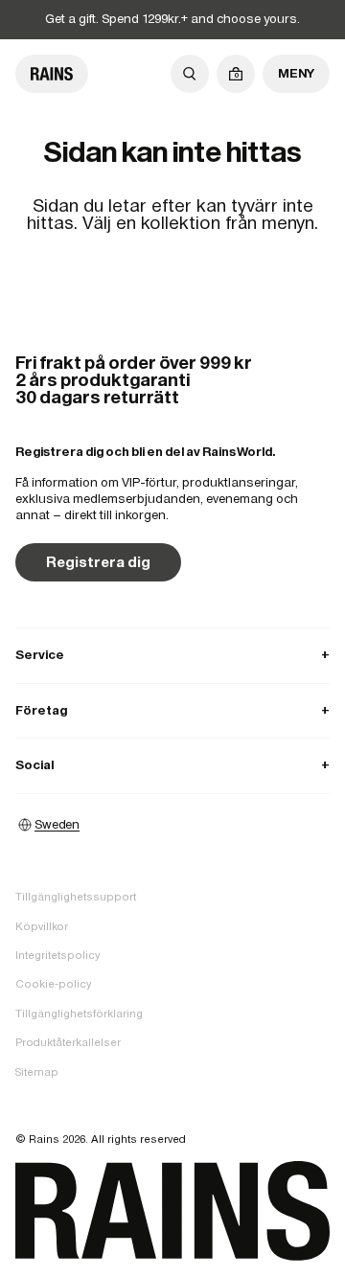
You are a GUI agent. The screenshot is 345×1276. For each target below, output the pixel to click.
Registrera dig (98, 562)
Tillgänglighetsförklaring (79, 1013)
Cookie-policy (53, 984)
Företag (172, 710)
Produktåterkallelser (68, 1042)
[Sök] (190, 74)
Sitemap (36, 1072)
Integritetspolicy (57, 955)
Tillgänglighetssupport (75, 896)
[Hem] (51, 74)
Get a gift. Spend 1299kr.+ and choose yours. (172, 18)
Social (172, 765)
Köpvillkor (41, 926)
